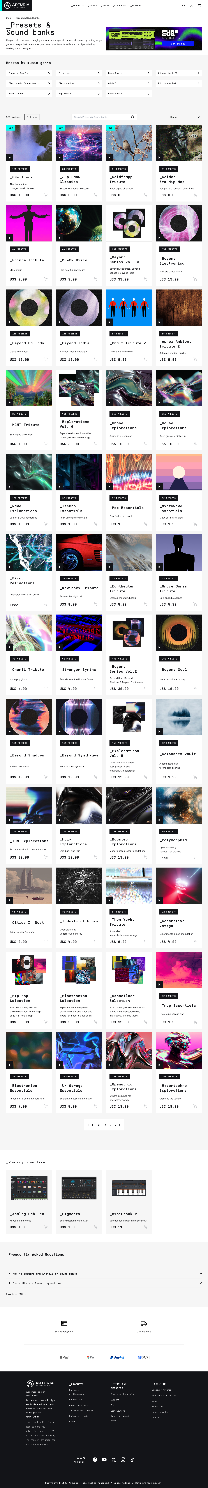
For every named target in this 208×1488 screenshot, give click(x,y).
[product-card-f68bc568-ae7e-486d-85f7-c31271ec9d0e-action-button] (95, 857)
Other (72, 1421)
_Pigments (70, 1213)
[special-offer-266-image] (154, 38)
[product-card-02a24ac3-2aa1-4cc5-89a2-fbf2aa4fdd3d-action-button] (195, 942)
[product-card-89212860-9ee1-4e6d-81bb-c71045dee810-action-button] (145, 777)
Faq (112, 1405)
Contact (156, 1417)
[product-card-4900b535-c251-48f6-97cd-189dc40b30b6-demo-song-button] (59, 237)
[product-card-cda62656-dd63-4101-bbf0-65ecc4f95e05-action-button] (195, 604)
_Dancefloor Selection (122, 998)
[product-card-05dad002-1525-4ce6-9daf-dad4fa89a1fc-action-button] (145, 1106)
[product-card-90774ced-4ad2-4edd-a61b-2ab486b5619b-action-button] (95, 688)
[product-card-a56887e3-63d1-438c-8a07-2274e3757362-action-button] (46, 279)
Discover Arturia (161, 1389)
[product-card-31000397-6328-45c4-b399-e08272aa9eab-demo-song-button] (109, 402)
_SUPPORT (135, 5)
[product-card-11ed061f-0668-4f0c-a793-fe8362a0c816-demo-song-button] (159, 237)
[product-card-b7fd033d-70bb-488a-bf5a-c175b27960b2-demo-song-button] (109, 567)
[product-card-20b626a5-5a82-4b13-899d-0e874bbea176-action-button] (95, 604)
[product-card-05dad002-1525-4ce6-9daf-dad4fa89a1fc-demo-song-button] (109, 1065)
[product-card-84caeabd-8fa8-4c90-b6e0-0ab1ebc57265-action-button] (195, 195)
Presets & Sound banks (28, 18)
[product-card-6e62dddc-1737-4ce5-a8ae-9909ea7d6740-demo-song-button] (159, 486)
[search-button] (132, 117)
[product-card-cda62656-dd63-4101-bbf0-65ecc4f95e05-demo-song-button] (159, 567)
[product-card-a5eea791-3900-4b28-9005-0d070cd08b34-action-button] (46, 359)
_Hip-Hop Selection (20, 998)
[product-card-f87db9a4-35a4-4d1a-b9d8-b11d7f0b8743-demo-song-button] (59, 157)
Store (8, 18)
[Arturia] (16, 5)
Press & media (160, 1412)
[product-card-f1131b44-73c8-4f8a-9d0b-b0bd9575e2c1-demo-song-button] (9, 402)
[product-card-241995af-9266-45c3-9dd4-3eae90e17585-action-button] (95, 942)
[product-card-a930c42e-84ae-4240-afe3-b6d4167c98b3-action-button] (46, 1106)
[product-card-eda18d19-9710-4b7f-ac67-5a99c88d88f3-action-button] (195, 857)
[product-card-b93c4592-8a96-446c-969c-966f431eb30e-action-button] (195, 777)
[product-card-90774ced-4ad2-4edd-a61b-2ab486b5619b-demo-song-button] (59, 647)
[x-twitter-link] (113, 1460)
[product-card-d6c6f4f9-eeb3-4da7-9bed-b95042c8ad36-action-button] (145, 279)
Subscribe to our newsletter (35, 1393)
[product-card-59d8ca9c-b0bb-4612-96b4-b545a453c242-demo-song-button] (109, 322)
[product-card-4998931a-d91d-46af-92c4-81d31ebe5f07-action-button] (46, 1227)
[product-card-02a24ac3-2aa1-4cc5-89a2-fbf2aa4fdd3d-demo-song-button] (159, 900)
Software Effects (78, 1416)
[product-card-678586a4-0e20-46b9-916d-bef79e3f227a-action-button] (46, 1022)
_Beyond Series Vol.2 (123, 668)
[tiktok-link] (132, 1459)
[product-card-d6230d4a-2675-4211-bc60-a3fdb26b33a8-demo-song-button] (159, 322)
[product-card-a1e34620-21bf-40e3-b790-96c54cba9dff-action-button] (46, 524)
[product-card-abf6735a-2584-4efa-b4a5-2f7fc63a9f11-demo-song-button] (59, 486)
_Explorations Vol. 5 (124, 753)
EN (183, 5)
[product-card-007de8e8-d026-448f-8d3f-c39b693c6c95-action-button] (46, 195)
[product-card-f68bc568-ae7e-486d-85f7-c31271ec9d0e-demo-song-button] (59, 820)
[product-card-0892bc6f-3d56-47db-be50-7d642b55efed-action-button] (95, 1227)
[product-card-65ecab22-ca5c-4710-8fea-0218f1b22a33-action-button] (46, 857)
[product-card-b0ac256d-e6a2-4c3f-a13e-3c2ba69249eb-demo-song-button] (9, 647)
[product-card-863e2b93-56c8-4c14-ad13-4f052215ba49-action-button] (145, 195)
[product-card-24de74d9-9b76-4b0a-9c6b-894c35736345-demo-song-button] (159, 402)
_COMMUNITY (120, 5)
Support (115, 1399)
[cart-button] (199, 5)
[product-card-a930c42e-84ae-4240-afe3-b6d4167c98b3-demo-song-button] (9, 1065)
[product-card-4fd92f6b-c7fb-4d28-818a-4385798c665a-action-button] (145, 1022)
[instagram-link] (123, 1459)
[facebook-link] (95, 1459)
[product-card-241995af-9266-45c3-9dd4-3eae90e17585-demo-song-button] (59, 900)
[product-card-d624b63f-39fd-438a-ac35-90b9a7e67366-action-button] (145, 524)
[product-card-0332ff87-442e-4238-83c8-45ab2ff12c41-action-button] (46, 604)
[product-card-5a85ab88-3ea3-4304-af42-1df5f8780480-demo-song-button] (59, 731)
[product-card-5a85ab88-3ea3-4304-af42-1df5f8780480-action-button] (95, 777)
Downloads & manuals (122, 1394)
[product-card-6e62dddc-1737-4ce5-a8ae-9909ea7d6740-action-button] (195, 524)
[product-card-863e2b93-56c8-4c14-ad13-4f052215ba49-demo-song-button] (109, 157)
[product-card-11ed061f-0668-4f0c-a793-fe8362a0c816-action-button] (195, 279)
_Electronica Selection (73, 998)
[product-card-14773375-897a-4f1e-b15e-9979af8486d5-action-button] (195, 688)
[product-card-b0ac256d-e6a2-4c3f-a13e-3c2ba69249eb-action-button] (46, 688)
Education (157, 1406)
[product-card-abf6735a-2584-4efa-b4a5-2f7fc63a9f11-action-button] (95, 524)
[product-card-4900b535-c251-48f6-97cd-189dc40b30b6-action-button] (95, 279)
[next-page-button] (119, 1125)
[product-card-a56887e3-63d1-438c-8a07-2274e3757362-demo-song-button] (9, 237)
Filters (32, 117)
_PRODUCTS (77, 5)
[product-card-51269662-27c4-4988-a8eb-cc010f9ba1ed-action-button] (195, 1022)
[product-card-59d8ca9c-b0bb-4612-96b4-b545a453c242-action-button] (145, 359)
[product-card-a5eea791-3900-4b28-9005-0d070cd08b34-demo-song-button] (9, 322)
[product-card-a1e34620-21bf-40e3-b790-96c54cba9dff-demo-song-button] (9, 486)
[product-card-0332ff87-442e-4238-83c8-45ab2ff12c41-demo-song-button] (9, 567)
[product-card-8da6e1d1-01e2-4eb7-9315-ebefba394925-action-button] (145, 942)
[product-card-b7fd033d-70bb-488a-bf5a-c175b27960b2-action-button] (145, 604)
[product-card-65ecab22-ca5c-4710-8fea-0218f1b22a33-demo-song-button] (9, 820)
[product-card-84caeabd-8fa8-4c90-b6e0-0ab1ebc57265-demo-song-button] (159, 157)
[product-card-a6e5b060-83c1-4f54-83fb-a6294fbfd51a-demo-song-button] (9, 900)
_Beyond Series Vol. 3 (124, 259)
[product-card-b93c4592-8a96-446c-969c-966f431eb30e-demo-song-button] (159, 731)
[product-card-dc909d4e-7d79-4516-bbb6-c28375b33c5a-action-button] (145, 857)
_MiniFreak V (123, 1213)
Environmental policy (164, 1395)
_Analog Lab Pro (27, 1213)
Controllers (75, 1399)
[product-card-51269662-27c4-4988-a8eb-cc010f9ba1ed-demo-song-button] (159, 984)
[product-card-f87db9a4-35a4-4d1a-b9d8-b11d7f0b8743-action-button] (95, 195)
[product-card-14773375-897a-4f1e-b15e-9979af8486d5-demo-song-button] (159, 647)
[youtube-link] (104, 1459)
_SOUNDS (92, 5)
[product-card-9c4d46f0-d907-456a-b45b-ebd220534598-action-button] (95, 1106)
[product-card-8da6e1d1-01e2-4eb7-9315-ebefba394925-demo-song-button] (109, 900)
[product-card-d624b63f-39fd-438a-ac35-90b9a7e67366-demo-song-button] (109, 486)
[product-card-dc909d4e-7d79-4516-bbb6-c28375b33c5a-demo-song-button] (109, 820)
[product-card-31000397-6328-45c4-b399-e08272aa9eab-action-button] (145, 444)
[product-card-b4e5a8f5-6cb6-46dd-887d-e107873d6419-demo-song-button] (159, 1065)
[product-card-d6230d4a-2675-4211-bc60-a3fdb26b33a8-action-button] (195, 359)
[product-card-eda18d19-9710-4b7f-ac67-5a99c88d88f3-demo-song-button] (159, 820)
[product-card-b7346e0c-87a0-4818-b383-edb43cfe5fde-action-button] (95, 359)
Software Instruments (81, 1410)
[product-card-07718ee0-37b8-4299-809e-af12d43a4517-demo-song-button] (9, 731)
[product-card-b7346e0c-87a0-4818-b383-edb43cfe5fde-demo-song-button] (59, 322)
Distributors (118, 1410)
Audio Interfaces (78, 1405)
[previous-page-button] (88, 1125)
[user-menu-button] (191, 5)
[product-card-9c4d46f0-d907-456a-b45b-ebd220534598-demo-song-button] (59, 1065)
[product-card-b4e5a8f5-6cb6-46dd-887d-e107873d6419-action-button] (195, 1106)
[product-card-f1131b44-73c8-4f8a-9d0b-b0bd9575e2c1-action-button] (46, 444)
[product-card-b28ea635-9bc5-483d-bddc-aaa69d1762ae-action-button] (95, 1022)
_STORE (105, 5)
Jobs (154, 1401)
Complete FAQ (14, 1294)
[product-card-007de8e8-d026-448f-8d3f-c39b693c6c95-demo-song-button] (9, 157)
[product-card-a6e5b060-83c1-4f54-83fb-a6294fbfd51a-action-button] (46, 942)
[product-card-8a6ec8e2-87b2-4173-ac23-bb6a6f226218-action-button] (95, 444)
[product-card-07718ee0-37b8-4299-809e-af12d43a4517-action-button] (46, 777)
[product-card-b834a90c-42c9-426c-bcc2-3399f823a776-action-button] (145, 688)
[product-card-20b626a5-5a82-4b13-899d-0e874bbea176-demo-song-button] (59, 567)
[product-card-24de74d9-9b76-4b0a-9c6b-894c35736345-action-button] (195, 444)
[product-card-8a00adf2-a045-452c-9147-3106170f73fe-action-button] (145, 1227)
